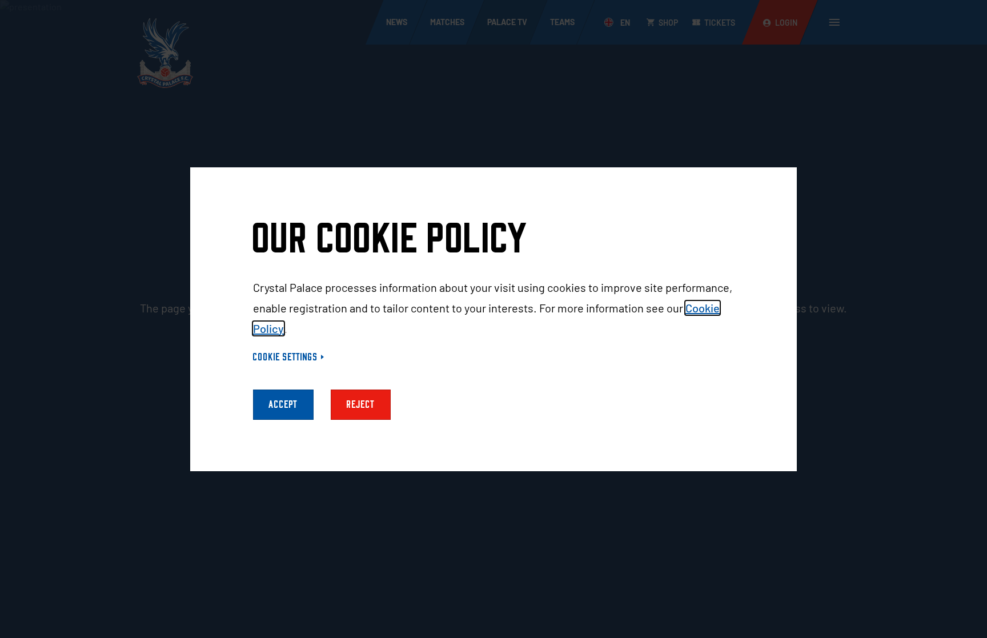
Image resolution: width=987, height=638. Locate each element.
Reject (361, 404)
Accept (283, 404)
